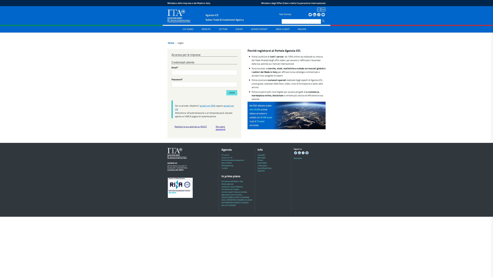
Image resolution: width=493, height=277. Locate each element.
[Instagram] (318, 15)
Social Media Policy (265, 168)
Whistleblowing (227, 165)
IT (319, 9)
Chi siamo (188, 29)
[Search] (323, 21)
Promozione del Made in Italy (232, 181)
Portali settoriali (227, 184)
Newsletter (298, 158)
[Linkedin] (314, 15)
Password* (177, 79)
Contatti (224, 168)
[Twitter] (310, 15)
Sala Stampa (285, 14)
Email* (175, 67)
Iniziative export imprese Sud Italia (234, 192)
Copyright (261, 155)
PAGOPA (302, 29)
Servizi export (259, 29)
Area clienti (283, 29)
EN (323, 9)
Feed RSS (261, 170)
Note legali (261, 157)
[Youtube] (323, 15)
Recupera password (220, 128)
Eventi (239, 29)
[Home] (178, 15)
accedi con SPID (208, 105)
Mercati (206, 29)
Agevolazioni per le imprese (231, 194)
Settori (223, 29)
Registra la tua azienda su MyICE (191, 126)
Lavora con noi (226, 157)
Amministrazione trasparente (232, 160)
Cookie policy (262, 165)
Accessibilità (262, 162)
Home (170, 43)
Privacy (260, 160)
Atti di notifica (226, 162)
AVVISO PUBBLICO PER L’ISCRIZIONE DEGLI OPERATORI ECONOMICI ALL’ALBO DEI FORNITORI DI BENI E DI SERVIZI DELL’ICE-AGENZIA (236, 201)
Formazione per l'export (230, 189)
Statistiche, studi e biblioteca (232, 186)
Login (232, 92)
